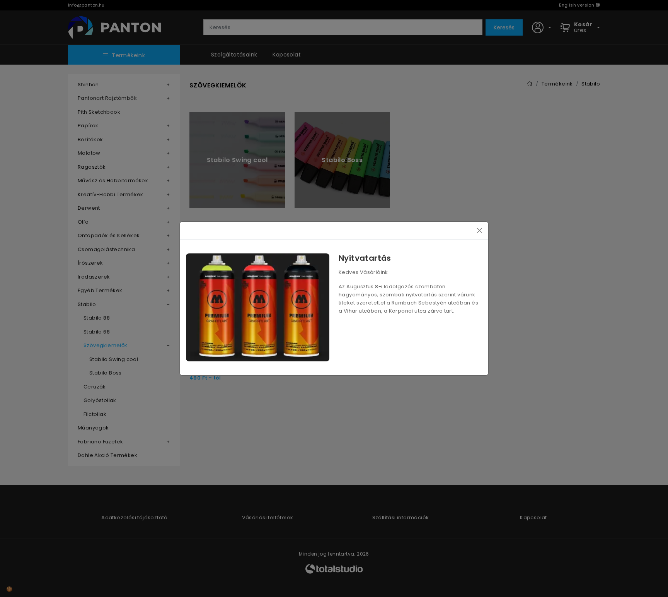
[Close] (479, 230)
